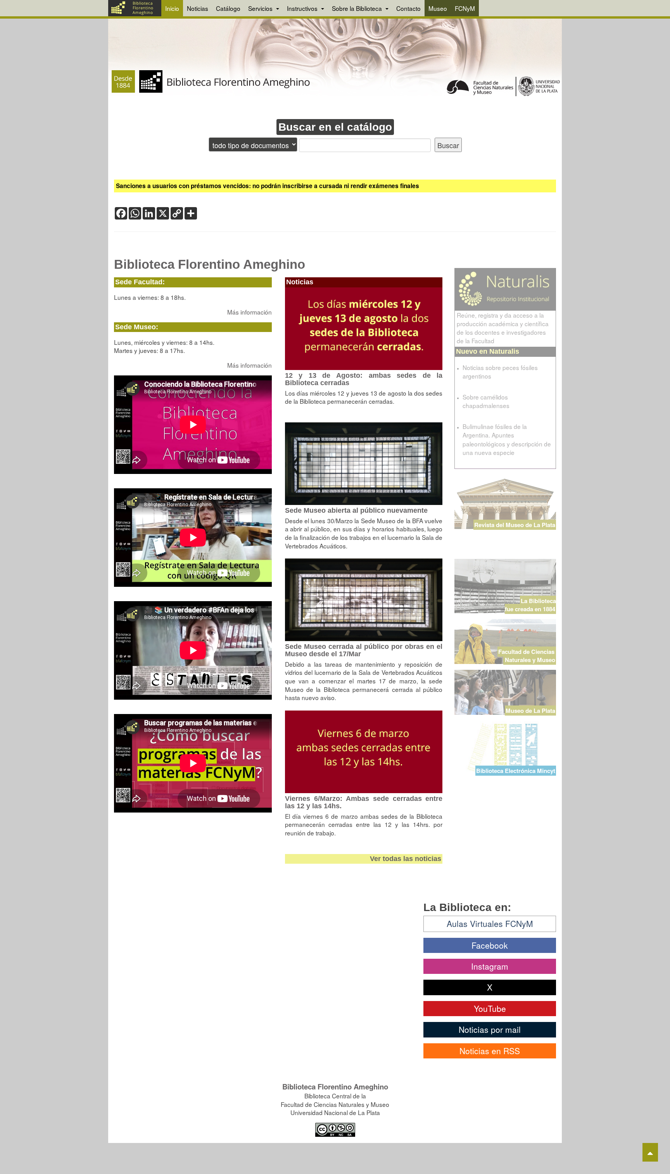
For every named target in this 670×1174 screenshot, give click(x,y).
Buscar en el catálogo (335, 127)
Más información (249, 312)
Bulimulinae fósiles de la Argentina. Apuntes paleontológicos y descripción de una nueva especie (507, 439)
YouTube (490, 1008)
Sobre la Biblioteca (357, 8)
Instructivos (303, 8)
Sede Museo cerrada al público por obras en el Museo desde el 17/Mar (364, 650)
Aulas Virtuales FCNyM (490, 923)
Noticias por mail (490, 1029)
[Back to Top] (650, 1152)
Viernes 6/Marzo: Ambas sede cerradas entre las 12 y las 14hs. (364, 802)
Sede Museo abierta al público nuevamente (356, 510)
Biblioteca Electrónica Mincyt (515, 770)
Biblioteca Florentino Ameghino (209, 264)
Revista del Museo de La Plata (514, 524)
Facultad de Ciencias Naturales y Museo (527, 655)
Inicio (172, 8)
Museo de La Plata (530, 710)
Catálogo (228, 8)
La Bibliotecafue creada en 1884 (530, 605)
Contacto (408, 8)
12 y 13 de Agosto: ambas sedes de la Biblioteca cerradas (364, 379)
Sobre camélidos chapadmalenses (486, 401)
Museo (437, 8)
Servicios (261, 8)
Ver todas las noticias (405, 859)
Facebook (489, 945)
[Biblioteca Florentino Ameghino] (134, 8)
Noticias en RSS (489, 1050)
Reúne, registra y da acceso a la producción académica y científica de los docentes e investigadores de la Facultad (503, 328)
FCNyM (465, 8)
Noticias (197, 8)
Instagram (489, 966)
